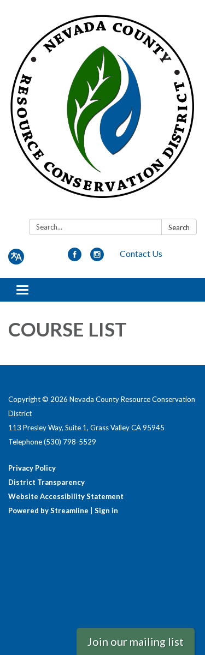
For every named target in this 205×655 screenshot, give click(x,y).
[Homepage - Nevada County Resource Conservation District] (102, 111)
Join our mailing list (135, 641)
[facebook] (74, 258)
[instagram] (97, 258)
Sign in (106, 510)
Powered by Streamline (48, 510)
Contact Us (141, 253)
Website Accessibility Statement (66, 496)
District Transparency (46, 482)
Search (179, 227)
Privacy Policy (32, 468)
